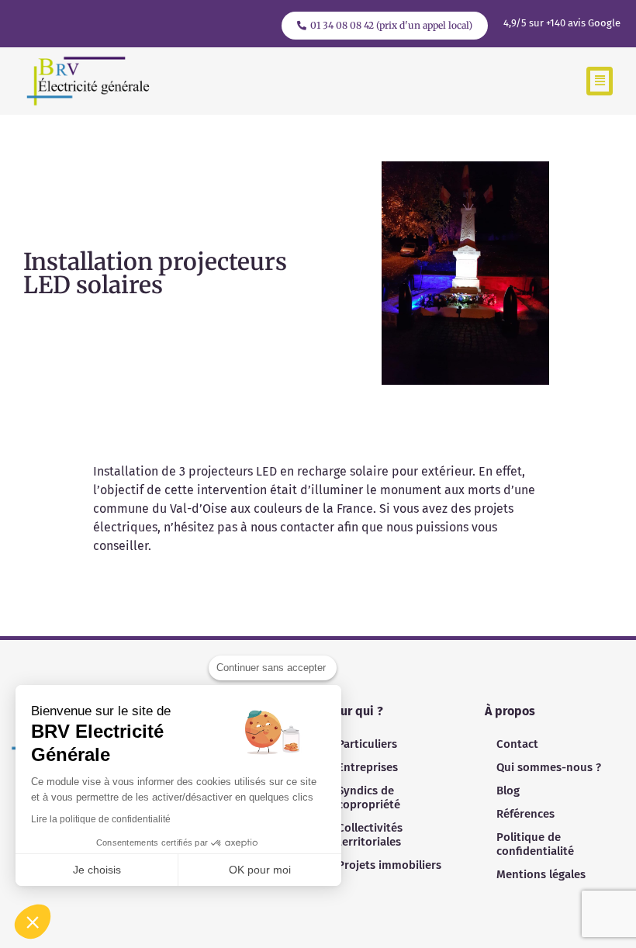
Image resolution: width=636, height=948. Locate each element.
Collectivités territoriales (370, 835)
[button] (599, 81)
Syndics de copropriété (368, 797)
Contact (517, 744)
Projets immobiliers (389, 865)
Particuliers (367, 744)
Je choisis (97, 869)
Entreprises (367, 767)
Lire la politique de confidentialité (101, 819)
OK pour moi (260, 869)
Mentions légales (541, 874)
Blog (508, 790)
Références (525, 814)
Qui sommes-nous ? (548, 767)
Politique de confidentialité (535, 844)
